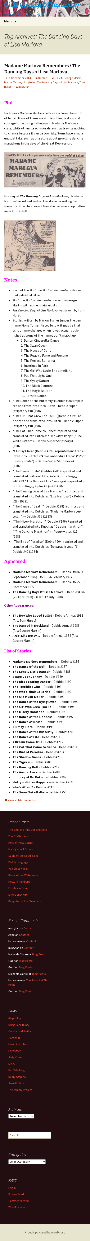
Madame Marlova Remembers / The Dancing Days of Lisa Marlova (42, 69)
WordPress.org (17, 1207)
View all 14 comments (21, 800)
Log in (12, 1188)
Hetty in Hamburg (19, 881)
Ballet (58, 78)
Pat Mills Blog (16, 1070)
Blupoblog (14, 1018)
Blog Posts (39, 954)
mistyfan (23, 87)
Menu (8, 21)
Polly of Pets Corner (20, 843)
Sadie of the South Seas (23, 855)
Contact (28, 928)
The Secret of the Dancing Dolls (28, 830)
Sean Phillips (16, 1083)
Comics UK (15, 1038)
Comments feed (18, 1201)
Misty (11, 1064)
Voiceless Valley (18, 868)
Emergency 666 (18, 894)
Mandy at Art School (20, 849)
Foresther (14, 1051)
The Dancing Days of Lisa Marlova (57, 82)
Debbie (42, 78)
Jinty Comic (15, 1057)
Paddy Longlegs (18, 862)
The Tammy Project (20, 1090)
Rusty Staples (17, 1077)
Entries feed (16, 1194)
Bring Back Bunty (18, 1025)
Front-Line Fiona (18, 888)
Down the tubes (18, 1044)
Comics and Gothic (20, 1031)
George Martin (72, 78)
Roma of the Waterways (23, 875)
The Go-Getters (18, 836)
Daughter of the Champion (24, 901)
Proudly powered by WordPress (45, 1232)
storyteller (29, 82)
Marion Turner (12, 82)
